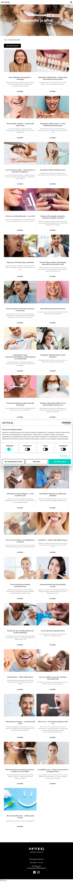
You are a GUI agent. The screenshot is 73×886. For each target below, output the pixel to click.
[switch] (27, 449)
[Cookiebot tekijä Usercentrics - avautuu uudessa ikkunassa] (63, 423)
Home (5, 40)
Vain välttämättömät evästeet (13, 461)
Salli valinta (36, 461)
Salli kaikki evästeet (60, 461)
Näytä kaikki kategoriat (12, 45)
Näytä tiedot (63, 456)
